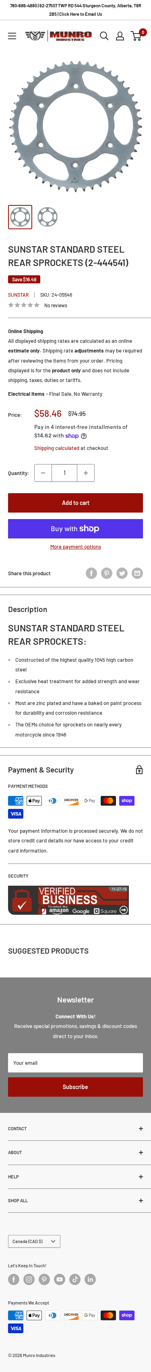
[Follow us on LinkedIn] (90, 1279)
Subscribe (75, 1086)
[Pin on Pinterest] (106, 573)
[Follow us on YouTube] (59, 1279)
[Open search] (104, 36)
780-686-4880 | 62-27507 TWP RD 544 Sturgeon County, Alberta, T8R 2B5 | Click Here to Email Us (75, 10)
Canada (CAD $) (27, 1241)
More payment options (75, 546)
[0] (136, 36)
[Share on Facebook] (91, 573)
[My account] (120, 36)
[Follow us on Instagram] (29, 1279)
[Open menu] (12, 36)
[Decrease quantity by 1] (43, 472)
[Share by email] (137, 573)
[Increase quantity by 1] (85, 472)
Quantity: (18, 473)
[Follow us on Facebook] (13, 1279)
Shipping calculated (56, 448)
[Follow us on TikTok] (75, 1279)
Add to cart (75, 502)
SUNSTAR (18, 295)
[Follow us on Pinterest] (44, 1279)
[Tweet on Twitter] (122, 573)
